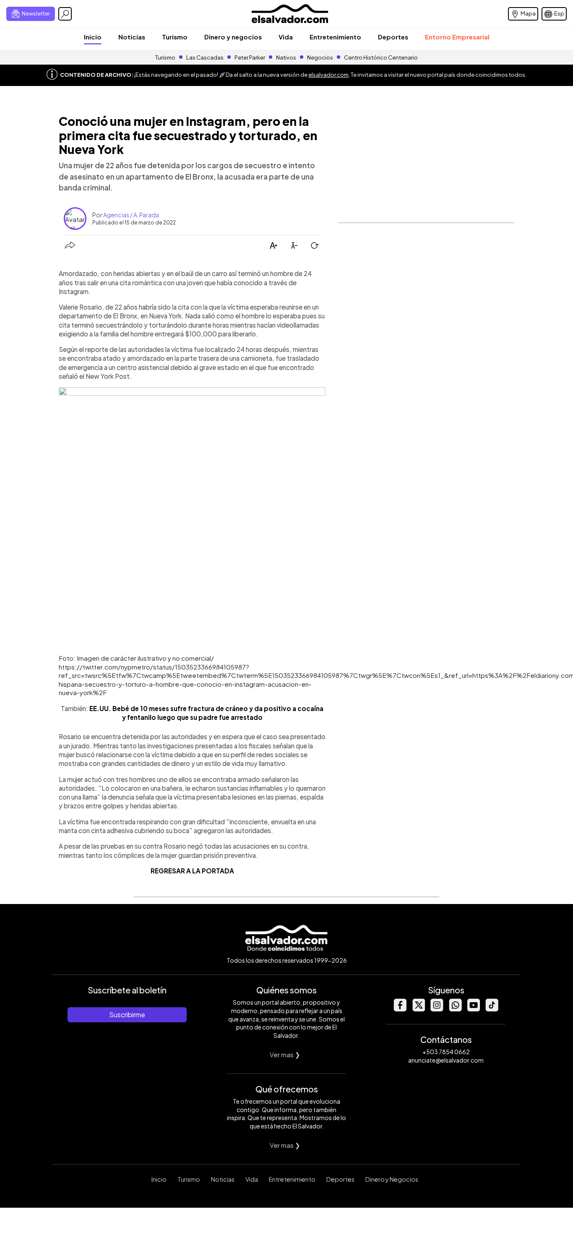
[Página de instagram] (436, 1009)
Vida (286, 37)
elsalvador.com (328, 74)
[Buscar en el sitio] (65, 14)
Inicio (93, 37)
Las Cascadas (205, 57)
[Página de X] (418, 1009)
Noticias (131, 37)
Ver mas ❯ (285, 1054)
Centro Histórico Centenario (381, 57)
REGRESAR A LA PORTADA (192, 871)
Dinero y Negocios (391, 1179)
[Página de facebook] (399, 1009)
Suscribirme (127, 1014)
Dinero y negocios (233, 37)
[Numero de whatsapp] (455, 1009)
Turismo (175, 37)
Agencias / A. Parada (131, 215)
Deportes (393, 37)
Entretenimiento (335, 37)
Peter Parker (250, 57)
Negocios (320, 57)
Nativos (286, 57)
